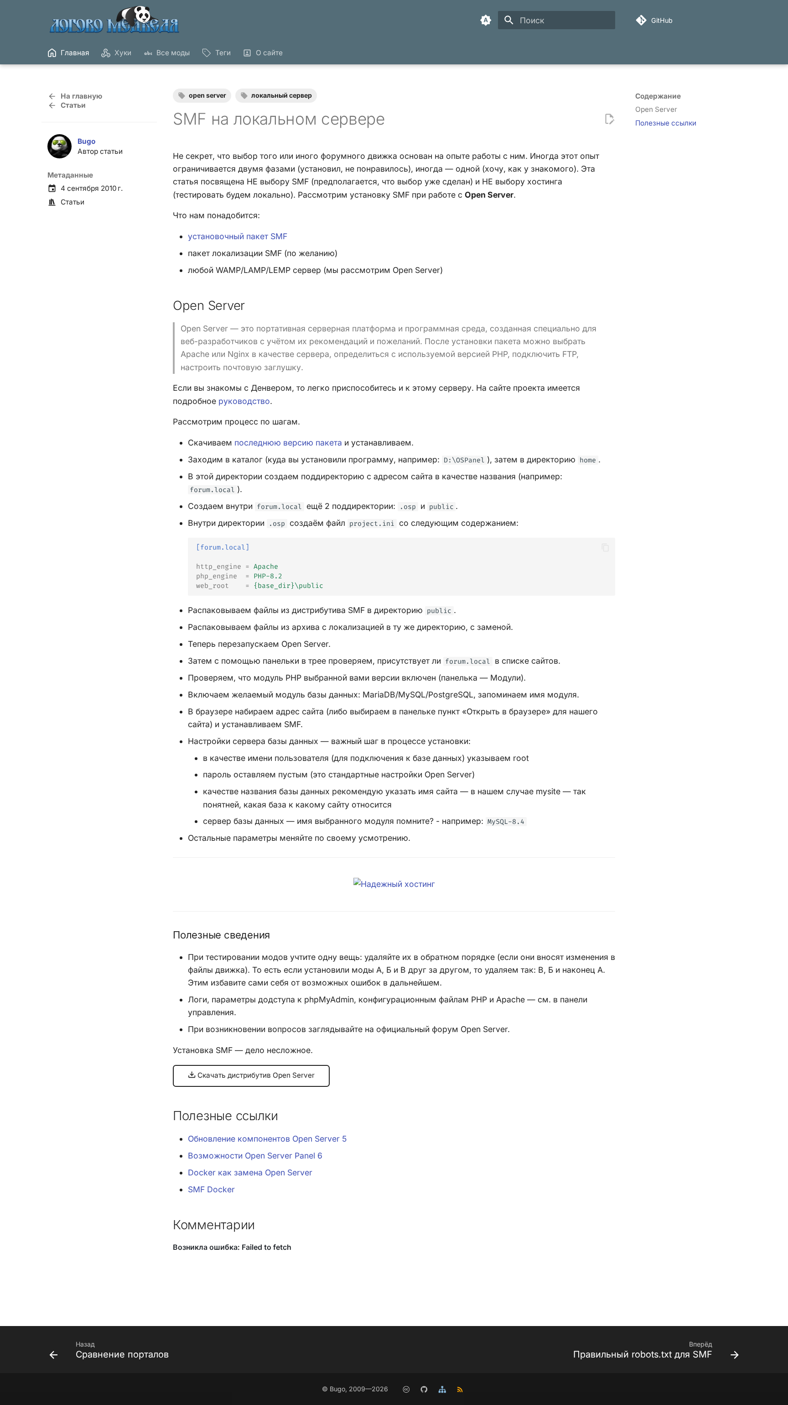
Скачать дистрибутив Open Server (255, 1075)
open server (207, 95)
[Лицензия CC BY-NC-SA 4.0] (406, 1389)
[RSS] (460, 1389)
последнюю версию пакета (288, 442)
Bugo (86, 141)
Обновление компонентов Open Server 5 (267, 1138)
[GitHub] (424, 1389)
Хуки (122, 52)
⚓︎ (255, 305)
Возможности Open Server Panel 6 (255, 1155)
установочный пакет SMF (237, 236)
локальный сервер (281, 95)
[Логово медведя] (115, 20)
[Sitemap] (442, 1389)
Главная (75, 52)
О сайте (269, 52)
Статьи (72, 202)
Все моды (173, 52)
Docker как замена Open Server (250, 1172)
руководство (244, 401)
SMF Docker (211, 1189)
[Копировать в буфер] (605, 547)
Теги (222, 52)
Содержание (658, 96)
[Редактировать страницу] (609, 119)
